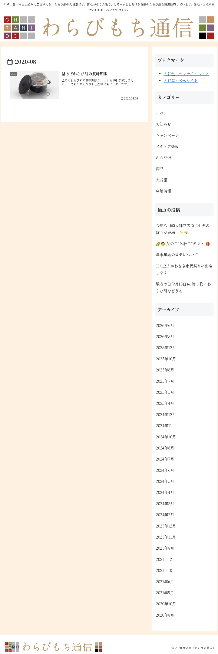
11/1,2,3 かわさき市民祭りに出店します (184, 269)
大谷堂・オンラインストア (186, 73)
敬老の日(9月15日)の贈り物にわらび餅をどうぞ (183, 287)
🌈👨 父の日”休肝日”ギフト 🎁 (183, 243)
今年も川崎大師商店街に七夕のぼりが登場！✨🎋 (182, 229)
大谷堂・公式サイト (181, 80)
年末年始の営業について (177, 254)
